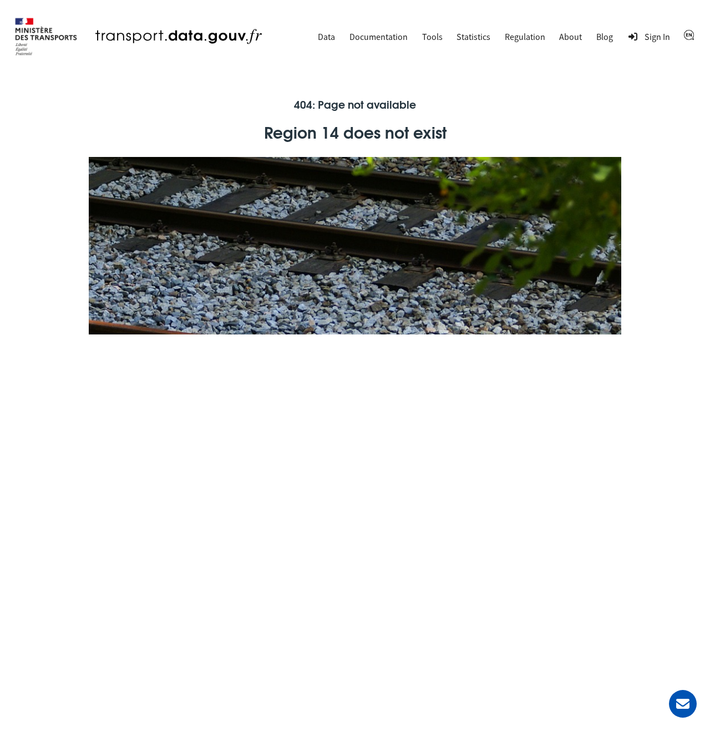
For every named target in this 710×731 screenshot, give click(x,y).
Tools (432, 36)
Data (326, 36)
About (570, 36)
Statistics (473, 36)
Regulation (525, 36)
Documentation (378, 36)
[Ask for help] (683, 704)
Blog (604, 36)
